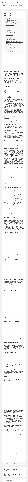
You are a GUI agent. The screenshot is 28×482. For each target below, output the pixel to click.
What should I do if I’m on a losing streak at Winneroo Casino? (14, 52)
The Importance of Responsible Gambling (11, 39)
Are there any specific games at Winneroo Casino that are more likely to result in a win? (15, 51)
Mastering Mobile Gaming (8, 29)
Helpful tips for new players (9, 19)
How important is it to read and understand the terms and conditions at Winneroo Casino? (15, 45)
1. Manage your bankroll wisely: (10, 24)
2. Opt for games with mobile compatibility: (12, 33)
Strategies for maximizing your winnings (10, 23)
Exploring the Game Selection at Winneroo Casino (11, 22)
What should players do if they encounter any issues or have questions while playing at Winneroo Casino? (15, 47)
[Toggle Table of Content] (22, 18)
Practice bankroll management (10, 38)
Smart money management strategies (10, 36)
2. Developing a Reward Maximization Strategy (12, 28)
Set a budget (8, 37)
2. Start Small (8, 21)
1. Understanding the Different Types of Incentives (13, 27)
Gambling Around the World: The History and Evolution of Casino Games (12, 3)
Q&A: (6, 40)
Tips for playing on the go (8, 31)
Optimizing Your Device (9, 30)
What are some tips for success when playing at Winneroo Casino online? (14, 41)
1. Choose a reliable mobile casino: (11, 32)
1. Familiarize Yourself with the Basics (11, 20)
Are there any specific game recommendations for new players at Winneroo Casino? (14, 44)
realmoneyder (13, 463)
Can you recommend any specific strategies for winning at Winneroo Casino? (15, 50)
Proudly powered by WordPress (8, 480)
